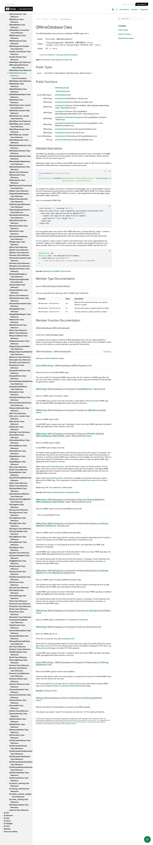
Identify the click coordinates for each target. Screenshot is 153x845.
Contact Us (126, 4)
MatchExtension (58, 466)
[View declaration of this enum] (71, 286)
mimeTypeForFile (61, 105)
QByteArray (93, 410)
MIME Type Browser (63, 271)
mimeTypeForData (62, 98)
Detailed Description (126, 38)
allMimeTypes (60, 94)
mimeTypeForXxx (96, 379)
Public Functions (124, 34)
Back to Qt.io (11, 4)
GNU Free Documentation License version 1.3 (86, 720)
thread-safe (67, 59)
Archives (134, 9)
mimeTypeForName (62, 129)
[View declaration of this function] (70, 328)
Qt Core (45, 19)
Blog (132, 4)
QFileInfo (91, 433)
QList (38, 365)
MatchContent (57, 478)
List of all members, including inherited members (59, 54)
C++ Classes (54, 19)
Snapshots (144, 9)
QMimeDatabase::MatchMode (50, 436)
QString (90, 499)
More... (87, 33)
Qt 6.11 (38, 19)
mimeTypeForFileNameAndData (67, 117)
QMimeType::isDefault (51, 492)
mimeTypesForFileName (64, 136)
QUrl (88, 627)
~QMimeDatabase (62, 91)
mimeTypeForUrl (61, 132)
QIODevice (87, 389)
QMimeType (47, 271)
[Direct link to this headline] (53, 67)
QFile (99, 480)
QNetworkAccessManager (46, 648)
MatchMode (49, 73)
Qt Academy (124, 9)
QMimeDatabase (61, 87)
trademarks (70, 722)
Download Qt (141, 4)
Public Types (123, 30)
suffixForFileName (62, 139)
